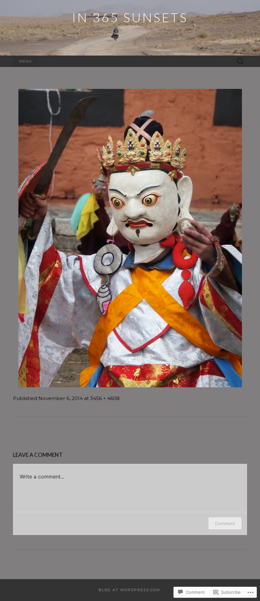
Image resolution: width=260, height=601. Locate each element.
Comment (225, 523)
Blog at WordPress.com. (130, 590)
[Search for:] (240, 61)
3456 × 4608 (105, 398)
